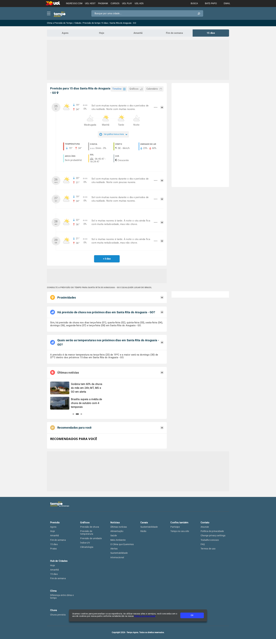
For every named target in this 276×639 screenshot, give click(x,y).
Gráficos (134, 88)
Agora (65, 33)
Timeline (117, 88)
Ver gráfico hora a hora (114, 134)
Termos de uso (208, 548)
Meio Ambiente (118, 540)
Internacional (117, 557)
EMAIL (227, 3)
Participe (175, 527)
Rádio (143, 531)
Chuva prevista (58, 614)
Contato (205, 522)
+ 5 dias (107, 258)
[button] (73, 414)
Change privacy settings (213, 535)
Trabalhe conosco (210, 540)
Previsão (55, 522)
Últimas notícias (118, 527)
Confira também (179, 522)
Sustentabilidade (119, 553)
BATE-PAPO (211, 3)
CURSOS (115, 3)
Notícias (115, 522)
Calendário (152, 88)
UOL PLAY (127, 3)
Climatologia (86, 547)
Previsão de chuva (89, 527)
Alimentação (116, 531)
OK (192, 615)
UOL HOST (90, 3)
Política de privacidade (145, 616)
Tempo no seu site (179, 531)
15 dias (211, 33)
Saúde (113, 535)
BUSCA (194, 3)
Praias (53, 548)
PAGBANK (103, 3)
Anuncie (205, 527)
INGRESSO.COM (74, 3)
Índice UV (85, 542)
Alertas (114, 548)
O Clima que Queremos (122, 544)
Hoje (101, 33)
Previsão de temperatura (86, 532)
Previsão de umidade (91, 538)
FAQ (203, 544)
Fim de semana (174, 33)
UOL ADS (139, 3)
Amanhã (138, 33)
